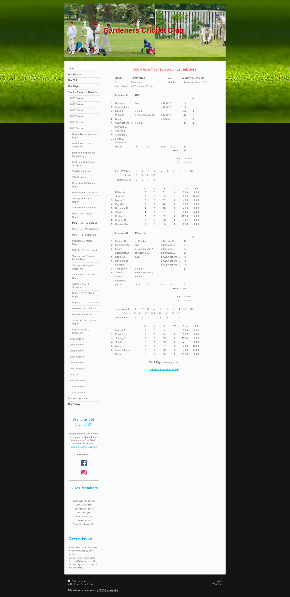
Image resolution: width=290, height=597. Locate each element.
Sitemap (82, 581)
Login (219, 581)
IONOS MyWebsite (108, 590)
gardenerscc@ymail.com (84, 447)
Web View (217, 584)
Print (74, 581)
